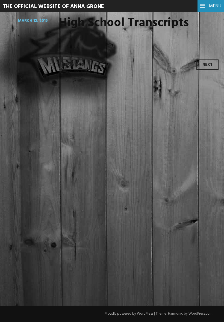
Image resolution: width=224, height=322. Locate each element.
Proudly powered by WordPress (129, 314)
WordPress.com (200, 314)
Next (207, 64)
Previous (74, 64)
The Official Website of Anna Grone (53, 6)
